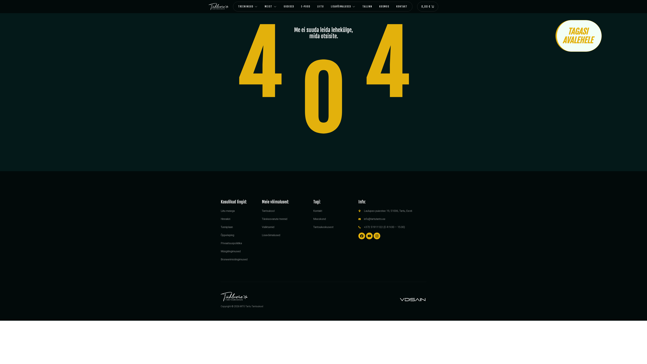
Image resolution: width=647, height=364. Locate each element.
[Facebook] (361, 236)
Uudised (289, 6)
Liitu (320, 6)
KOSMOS (384, 6)
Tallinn (367, 6)
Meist (268, 6)
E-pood (305, 6)
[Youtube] (369, 236)
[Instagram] (377, 236)
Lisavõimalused (341, 6)
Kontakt (401, 6)
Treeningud (245, 6)
